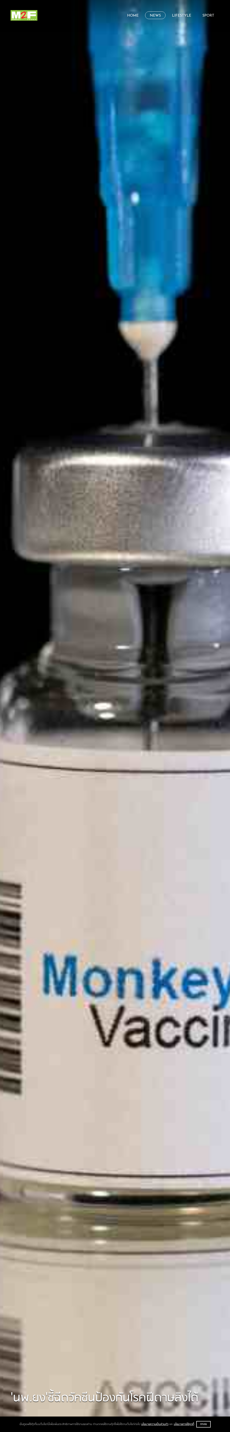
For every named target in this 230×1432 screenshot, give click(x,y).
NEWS (155, 15)
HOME (133, 15)
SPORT (208, 15)
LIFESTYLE (181, 15)
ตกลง (203, 1424)
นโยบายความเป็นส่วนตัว (154, 1424)
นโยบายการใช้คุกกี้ (184, 1424)
